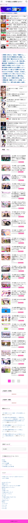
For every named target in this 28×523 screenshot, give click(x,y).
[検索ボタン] (26, 1)
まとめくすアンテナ (6, 482)
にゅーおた (4, 508)
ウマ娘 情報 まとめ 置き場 (8, 466)
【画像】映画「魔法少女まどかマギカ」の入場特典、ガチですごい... (14, 59)
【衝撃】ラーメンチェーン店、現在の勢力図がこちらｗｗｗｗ (14, 61)
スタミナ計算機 (5, 463)
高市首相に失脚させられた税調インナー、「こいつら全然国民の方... (14, 67)
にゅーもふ (4, 506)
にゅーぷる (4, 505)
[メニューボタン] (1, 1)
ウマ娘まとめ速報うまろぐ (14, 1)
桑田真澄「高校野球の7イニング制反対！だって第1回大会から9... (13, 63)
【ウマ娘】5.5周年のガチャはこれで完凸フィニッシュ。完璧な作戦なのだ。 (13, 434)
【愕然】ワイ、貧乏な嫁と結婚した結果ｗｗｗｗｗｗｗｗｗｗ (14, 82)
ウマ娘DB (4, 461)
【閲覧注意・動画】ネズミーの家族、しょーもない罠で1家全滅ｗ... (14, 80)
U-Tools (3, 460)
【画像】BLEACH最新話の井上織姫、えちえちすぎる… (14, 57)
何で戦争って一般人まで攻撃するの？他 (13, 69)
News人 (3, 502)
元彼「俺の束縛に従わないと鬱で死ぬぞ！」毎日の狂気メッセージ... (12, 75)
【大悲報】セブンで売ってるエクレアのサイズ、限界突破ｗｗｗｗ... (14, 73)
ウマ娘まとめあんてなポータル (9, 497)
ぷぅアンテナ (5, 503)
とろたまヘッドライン (7, 493)
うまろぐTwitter (5, 478)
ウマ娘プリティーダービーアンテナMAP (11, 485)
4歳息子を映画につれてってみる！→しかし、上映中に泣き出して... (13, 65)
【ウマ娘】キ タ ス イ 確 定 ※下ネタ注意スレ (13, 413)
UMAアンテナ (5, 484)
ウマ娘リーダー (5, 490)
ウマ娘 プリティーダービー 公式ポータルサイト (13, 476)
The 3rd (3, 489)
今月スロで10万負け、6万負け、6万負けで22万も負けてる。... (14, 71)
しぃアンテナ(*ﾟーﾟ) (6, 498)
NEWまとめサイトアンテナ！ (8, 487)
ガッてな (4, 495)
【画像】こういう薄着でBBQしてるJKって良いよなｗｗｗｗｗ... (13, 78)
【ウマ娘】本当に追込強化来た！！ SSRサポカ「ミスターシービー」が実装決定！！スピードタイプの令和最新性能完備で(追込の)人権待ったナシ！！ (13, 420)
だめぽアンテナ (5, 500)
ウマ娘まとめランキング (7, 492)
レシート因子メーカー (7, 464)
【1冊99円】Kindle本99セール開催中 (9, 13)
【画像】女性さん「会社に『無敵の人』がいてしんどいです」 (14, 54)
